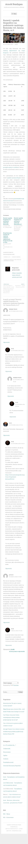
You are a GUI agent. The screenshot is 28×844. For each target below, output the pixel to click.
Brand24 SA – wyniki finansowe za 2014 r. (20, 286)
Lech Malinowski (8, 783)
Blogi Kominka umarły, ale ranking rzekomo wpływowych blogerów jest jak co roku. (7, 237)
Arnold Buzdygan (14, 4)
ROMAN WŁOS (13, 309)
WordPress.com (16, 830)
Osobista (5, 759)
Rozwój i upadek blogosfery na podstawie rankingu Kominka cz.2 (18, 221)
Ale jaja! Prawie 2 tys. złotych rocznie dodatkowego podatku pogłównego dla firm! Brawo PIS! (13, 731)
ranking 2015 (7, 256)
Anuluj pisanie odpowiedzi (17, 651)
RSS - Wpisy (6, 814)
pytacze (11, 574)
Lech (10, 423)
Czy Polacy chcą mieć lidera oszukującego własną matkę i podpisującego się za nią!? (11, 717)
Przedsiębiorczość (9, 254)
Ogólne (5, 755)
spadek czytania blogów (14, 178)
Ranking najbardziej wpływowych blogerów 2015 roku (12, 260)
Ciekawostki (6, 748)
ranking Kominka (16, 256)
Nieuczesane (7, 752)
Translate (16, 685)
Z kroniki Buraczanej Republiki (12, 765)
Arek (16, 44)
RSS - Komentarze (8, 817)
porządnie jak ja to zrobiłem (11, 167)
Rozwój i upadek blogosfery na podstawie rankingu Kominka (7, 221)
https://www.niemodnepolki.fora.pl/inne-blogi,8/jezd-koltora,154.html (15, 477)
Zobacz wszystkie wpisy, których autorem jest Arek (17, 275)
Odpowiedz (6, 342)
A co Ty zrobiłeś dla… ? (9, 745)
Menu (14, 13)
